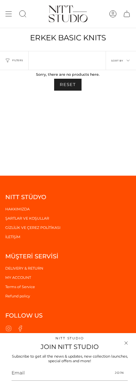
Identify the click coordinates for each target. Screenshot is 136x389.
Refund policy (17, 296)
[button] (23, 14)
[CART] (127, 14)
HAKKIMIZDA (17, 209)
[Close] (126, 343)
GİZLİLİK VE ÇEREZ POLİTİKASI (32, 227)
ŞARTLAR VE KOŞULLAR (27, 218)
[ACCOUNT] (113, 14)
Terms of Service (20, 286)
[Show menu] (9, 14)
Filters (17, 60)
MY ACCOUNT (18, 277)
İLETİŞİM (12, 237)
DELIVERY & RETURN (24, 268)
